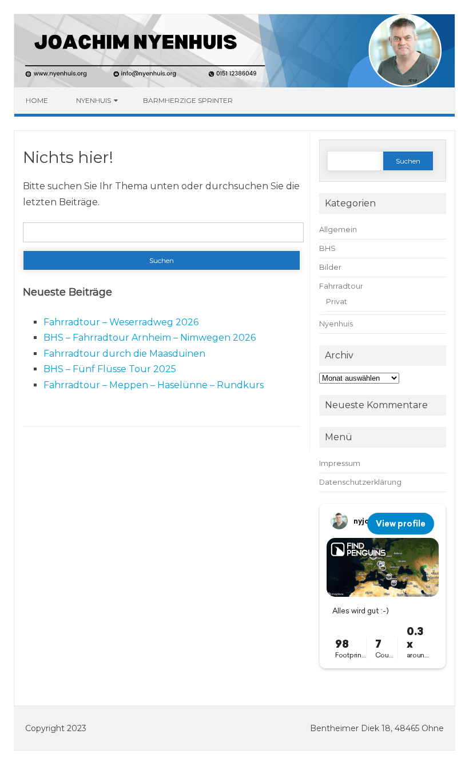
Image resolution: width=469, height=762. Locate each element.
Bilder (330, 267)
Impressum (339, 463)
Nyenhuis (93, 100)
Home (37, 100)
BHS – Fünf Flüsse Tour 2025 (109, 369)
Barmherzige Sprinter (188, 100)
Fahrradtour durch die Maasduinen (124, 353)
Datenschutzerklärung (360, 482)
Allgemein (338, 229)
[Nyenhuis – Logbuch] (234, 84)
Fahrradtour (341, 286)
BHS (327, 248)
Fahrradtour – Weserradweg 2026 (120, 322)
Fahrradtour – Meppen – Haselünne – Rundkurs (153, 385)
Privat (336, 301)
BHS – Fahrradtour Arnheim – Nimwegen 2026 (149, 337)
